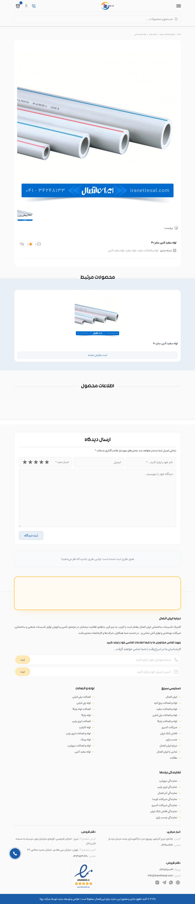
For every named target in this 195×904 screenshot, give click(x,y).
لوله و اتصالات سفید (166, 34)
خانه (179, 34)
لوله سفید (152, 34)
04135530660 (80, 856)
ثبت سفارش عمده (97, 355)
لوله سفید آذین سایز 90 (165, 343)
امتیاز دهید (62, 462)
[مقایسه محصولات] (22, 244)
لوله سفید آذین (140, 34)
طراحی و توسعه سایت (68, 899)
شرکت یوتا (45, 899)
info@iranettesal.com (160, 876)
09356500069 (166, 870)
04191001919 (167, 845)
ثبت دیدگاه (31, 535)
